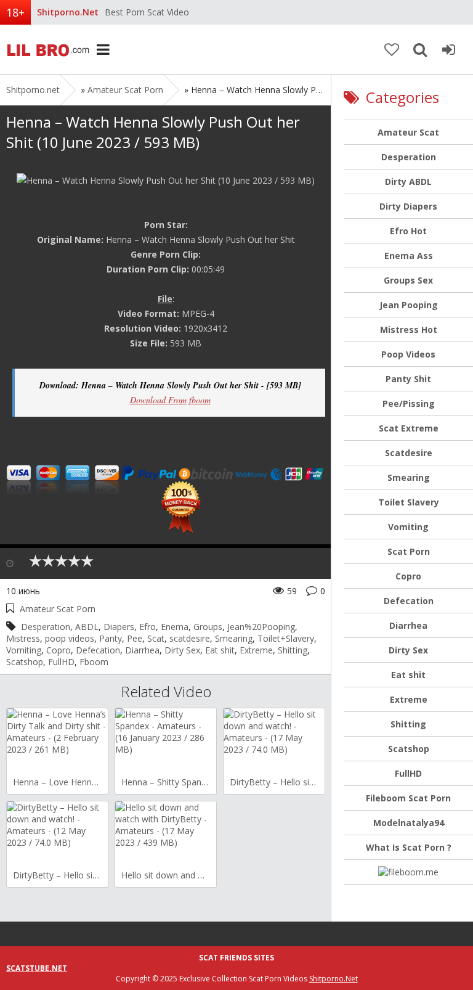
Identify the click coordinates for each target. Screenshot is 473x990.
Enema (174, 626)
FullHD (61, 662)
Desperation (45, 626)
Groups (207, 626)
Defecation (98, 650)
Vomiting (23, 650)
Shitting (292, 650)
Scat (155, 638)
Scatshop (24, 662)
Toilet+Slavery (285, 638)
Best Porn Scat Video (147, 12)
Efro (147, 626)
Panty (110, 638)
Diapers (118, 626)
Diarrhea (142, 650)
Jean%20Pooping (261, 626)
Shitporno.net (46, 49)
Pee (134, 638)
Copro (58, 650)
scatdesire (189, 638)
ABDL (87, 626)
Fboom (93, 662)
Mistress (23, 638)
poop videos (69, 638)
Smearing (234, 638)
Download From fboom (170, 400)
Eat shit (220, 650)
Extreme (256, 650)
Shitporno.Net (333, 978)
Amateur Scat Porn (125, 90)
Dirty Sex (182, 650)
